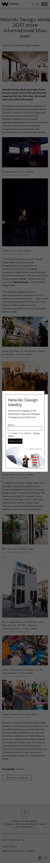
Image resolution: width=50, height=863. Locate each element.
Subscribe (15, 441)
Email (11, 424)
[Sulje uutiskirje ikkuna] (46, 392)
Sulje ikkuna (36, 448)
